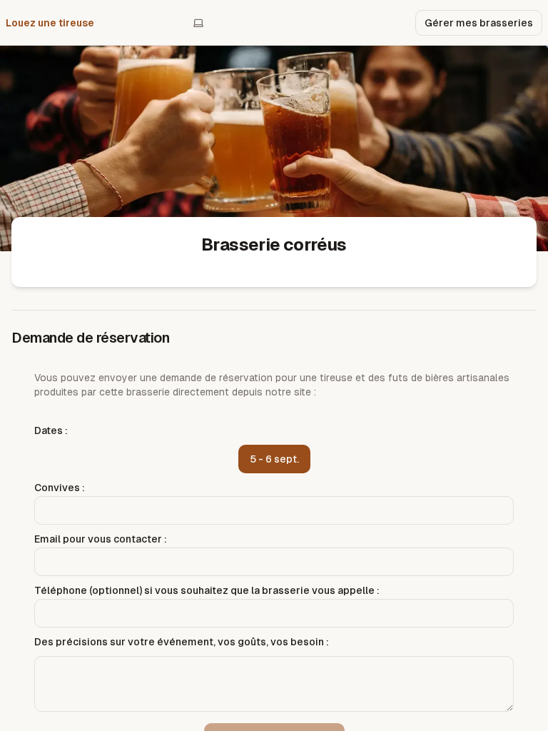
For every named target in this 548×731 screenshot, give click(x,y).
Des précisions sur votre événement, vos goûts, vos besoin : (181, 641)
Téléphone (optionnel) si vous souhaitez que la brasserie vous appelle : (207, 590)
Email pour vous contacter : (100, 539)
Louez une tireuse (50, 23)
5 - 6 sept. (274, 459)
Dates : (51, 430)
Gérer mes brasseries (479, 23)
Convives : (59, 487)
